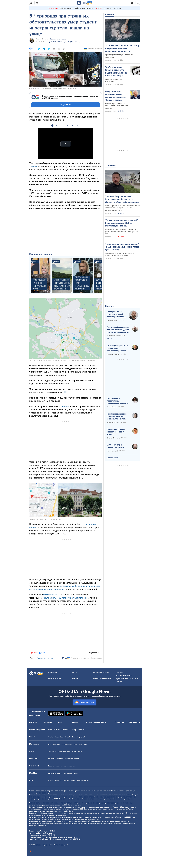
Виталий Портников (113, 438)
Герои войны (53, 8)
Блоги (103, 722)
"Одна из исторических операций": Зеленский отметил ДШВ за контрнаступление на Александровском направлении (121, 223)
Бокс (73, 737)
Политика (48, 722)
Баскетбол (59, 737)
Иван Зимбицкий (112, 451)
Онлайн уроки (67, 744)
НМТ (85, 744)
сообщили (64, 406)
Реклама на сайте (54, 679)
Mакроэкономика (70, 766)
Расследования (93, 722)
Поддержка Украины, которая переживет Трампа (116, 431)
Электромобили (64, 751)
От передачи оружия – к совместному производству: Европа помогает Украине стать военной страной (117, 348)
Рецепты (51, 759)
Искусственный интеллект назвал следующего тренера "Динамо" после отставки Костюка (115, 95)
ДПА (75, 744)
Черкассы (81, 730)
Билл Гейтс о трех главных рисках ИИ (115, 446)
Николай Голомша (113, 354)
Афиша (50, 780)
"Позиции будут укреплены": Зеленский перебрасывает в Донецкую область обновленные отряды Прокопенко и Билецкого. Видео (121, 199)
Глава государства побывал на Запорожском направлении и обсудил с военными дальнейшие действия (122, 208)
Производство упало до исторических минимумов (119, 56)
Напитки (60, 759)
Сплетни (58, 780)
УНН (65, 392)
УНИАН (33, 166)
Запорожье (65, 730)
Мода (73, 780)
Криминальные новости (58, 39)
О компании (52, 672)
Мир (60, 722)
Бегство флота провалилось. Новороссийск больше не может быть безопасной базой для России (118, 401)
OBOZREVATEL (50, 594)
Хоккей (67, 737)
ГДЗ (49, 744)
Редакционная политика (45, 658)
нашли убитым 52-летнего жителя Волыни (65, 597)
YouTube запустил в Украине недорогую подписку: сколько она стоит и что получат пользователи (116, 71)
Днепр (74, 730)
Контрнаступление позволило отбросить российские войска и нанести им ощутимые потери (121, 232)
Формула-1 (81, 737)
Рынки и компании (55, 766)
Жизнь (75, 722)
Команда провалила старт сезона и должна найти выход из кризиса (116, 106)
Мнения (109, 306)
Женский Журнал (83, 780)
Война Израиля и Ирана (84, 8)
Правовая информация (101, 672)
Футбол (50, 737)
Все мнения (112, 458)
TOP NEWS (110, 165)
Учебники (56, 744)
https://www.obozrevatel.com (105, 791)
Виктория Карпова (113, 422)
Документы (75, 679)
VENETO (99, 8)
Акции (74, 751)
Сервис (80, 751)
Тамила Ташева (112, 407)
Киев (50, 730)
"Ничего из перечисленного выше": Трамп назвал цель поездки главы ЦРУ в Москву (122, 247)
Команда (74, 672)
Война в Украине (66, 8)
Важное (109, 14)
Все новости (134, 722)
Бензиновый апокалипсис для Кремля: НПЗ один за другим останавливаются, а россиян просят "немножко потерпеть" (118, 330)
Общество (119, 722)
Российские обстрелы (113, 8)
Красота (66, 780)
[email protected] (55, 839)
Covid (76, 773)
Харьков (57, 730)
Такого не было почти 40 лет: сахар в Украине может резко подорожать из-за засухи (122, 48)
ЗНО (80, 744)
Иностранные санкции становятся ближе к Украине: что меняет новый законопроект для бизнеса (118, 416)
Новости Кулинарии (72, 759)
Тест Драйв (52, 751)
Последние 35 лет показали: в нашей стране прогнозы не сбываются (115, 314)
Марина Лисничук (42, 39)
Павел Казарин (112, 320)
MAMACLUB (68, 773)
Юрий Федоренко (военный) (116, 335)
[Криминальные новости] (66, 659)
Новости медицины (55, 773)
